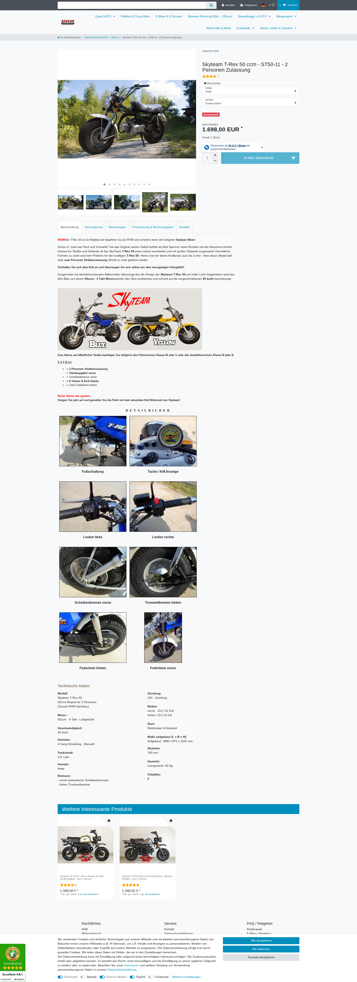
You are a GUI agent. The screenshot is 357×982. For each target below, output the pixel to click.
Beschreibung (70, 227)
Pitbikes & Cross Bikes (135, 16)
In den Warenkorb (258, 158)
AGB (85, 929)
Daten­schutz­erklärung (122, 969)
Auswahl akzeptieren (261, 957)
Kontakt (184, 227)
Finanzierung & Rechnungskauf (152, 227)
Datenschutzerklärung (178, 933)
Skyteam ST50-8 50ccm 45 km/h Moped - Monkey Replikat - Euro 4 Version (147, 877)
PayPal (140, 976)
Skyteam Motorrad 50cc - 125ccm (210, 16)
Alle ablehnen (261, 949)
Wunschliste (213, 83)
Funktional (161, 976)
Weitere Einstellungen (186, 976)
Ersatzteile (244, 28)
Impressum (131, 965)
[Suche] (211, 5)
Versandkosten (90, 894)
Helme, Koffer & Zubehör (276, 28)
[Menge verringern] (215, 161)
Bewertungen (117, 227)
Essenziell (70, 976)
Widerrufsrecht (91, 933)
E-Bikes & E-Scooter (169, 16)
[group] (85, 845)
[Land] (263, 5)
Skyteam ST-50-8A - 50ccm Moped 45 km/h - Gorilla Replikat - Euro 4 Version (82, 877)
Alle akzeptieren (261, 940)
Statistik (92, 976)
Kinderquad (254, 929)
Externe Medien (116, 976)
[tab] (70, 227)
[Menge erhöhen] (215, 155)
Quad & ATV (103, 16)
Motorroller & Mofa (218, 28)
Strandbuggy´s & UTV (252, 16)
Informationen (94, 227)
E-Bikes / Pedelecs (259, 933)
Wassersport (284, 16)
